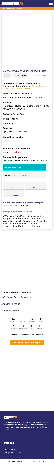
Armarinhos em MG (20, 88)
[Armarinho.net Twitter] (5, 432)
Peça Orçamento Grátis (13, 167)
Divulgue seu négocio (12, 453)
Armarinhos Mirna (10, 310)
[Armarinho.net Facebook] (4, 432)
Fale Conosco (9, 449)
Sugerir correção (13, 195)
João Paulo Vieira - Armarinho (16, 297)
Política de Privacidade (39, 462)
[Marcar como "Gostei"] (5, 75)
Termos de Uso (25, 462)
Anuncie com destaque (27, 342)
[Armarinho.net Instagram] (6, 432)
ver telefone (22, 131)
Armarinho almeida (10, 304)
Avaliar (35, 187)
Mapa (14, 187)
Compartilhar (20, 75)
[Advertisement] (27, 41)
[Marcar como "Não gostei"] (39, 176)
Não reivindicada (39, 75)
